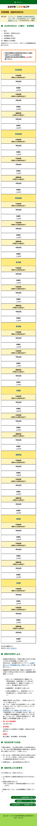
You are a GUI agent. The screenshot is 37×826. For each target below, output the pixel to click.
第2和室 (18, 326)
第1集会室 (18, 70)
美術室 (18, 519)
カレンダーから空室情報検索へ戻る (23, 797)
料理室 (18, 390)
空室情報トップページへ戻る (25, 801)
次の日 (13, 648)
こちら (27, 57)
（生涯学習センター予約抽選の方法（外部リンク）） (19, 664)
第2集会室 (18, 134)
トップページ (12, 16)
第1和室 (18, 262)
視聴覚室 (18, 455)
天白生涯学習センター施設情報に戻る (22, 805)
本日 (8, 648)
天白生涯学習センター (23, 18)
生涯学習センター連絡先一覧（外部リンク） (17, 710)
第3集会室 (18, 198)
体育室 (18, 583)
